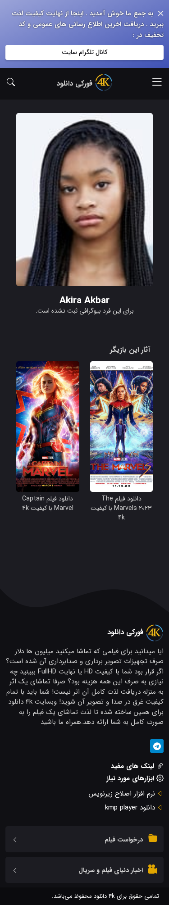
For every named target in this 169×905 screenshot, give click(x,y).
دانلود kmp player (130, 807)
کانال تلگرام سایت (84, 52)
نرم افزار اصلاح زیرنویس (121, 793)
